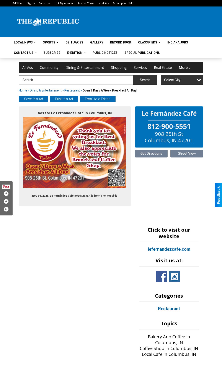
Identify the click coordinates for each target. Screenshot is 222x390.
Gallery (96, 42)
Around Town (86, 3)
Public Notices (105, 53)
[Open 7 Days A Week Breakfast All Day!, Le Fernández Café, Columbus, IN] (74, 152)
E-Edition (18, 3)
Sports (49, 42)
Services (140, 67)
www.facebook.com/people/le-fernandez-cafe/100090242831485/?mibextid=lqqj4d (161, 276)
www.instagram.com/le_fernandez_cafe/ (174, 276)
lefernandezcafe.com (169, 249)
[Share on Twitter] (6, 201)
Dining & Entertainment (84, 67)
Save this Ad (33, 99)
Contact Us (23, 53)
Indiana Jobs (177, 42)
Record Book (120, 42)
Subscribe (45, 3)
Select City (172, 80)
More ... (185, 67)
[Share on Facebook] (6, 194)
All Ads (27, 67)
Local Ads (103, 3)
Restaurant (72, 90)
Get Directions (151, 153)
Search (145, 80)
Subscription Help (123, 3)
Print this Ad (64, 99)
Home (23, 90)
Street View (187, 153)
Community (49, 67)
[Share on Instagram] (6, 209)
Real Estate (163, 67)
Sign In (31, 3)
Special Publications (142, 53)
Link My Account (64, 3)
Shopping (119, 67)
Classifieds (147, 42)
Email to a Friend (97, 99)
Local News (23, 42)
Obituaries (74, 42)
